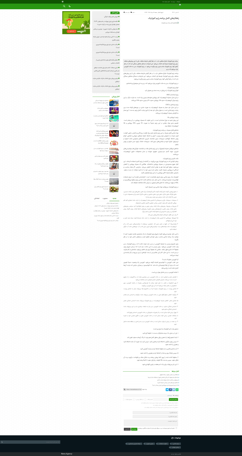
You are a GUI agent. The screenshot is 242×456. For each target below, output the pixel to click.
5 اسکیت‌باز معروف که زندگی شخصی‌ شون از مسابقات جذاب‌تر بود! (163, 377)
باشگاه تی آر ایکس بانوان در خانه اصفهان (169, 375)
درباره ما (173, 2)
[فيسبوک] (170, 389)
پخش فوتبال (175, 447)
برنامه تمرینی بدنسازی (134, 444)
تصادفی (96, 198)
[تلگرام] (173, 389)
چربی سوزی (150, 444)
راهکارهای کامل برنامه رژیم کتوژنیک (163, 18)
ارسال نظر (134, 429)
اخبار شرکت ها (166, 2)
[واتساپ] (177, 389)
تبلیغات (178, 2)
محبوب (105, 198)
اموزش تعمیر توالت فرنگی (111, 17)
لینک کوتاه (144, 389)
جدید (114, 198)
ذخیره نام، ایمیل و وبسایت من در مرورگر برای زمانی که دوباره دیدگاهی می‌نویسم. (156, 428)
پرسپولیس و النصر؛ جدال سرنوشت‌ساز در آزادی (167, 380)
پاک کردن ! (127, 429)
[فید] (63, 2)
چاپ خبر (127, 12)
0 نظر (134, 12)
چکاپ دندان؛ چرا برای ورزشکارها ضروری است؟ (107, 221)
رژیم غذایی (169, 395)
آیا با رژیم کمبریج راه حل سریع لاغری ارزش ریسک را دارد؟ (165, 385)
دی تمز (172, 454)
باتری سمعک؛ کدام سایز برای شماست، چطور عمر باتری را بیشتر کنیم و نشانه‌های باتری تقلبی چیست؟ (106, 71)
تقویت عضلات (163, 444)
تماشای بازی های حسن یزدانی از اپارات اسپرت (167, 383)
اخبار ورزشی (116, 97)
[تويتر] (167, 389)
